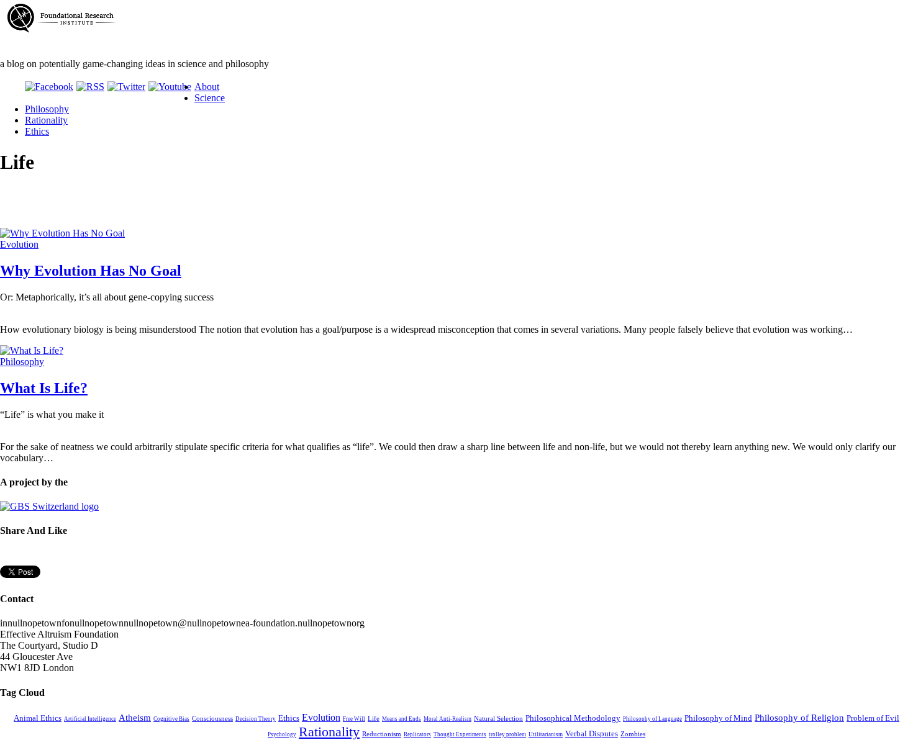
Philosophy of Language (652, 719)
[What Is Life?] (31, 350)
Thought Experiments (460, 734)
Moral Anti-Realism (447, 719)
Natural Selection (498, 718)
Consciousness (212, 718)
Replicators (417, 734)
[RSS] (90, 86)
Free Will (354, 719)
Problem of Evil (873, 718)
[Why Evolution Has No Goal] (62, 233)
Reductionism (381, 734)
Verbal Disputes (591, 733)
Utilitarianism (546, 734)
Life (373, 718)
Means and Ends (401, 719)
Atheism (135, 718)
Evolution (19, 244)
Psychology (282, 734)
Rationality (46, 120)
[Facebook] (49, 86)
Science (209, 97)
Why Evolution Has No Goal (90, 271)
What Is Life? (44, 388)
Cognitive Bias (171, 719)
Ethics (37, 131)
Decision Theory (255, 719)
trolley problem (507, 734)
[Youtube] (169, 86)
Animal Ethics (37, 718)
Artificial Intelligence (90, 719)
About (206, 86)
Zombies (632, 734)
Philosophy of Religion (799, 718)
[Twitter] (126, 86)
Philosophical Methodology (572, 718)
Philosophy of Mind (718, 718)
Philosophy (47, 109)
